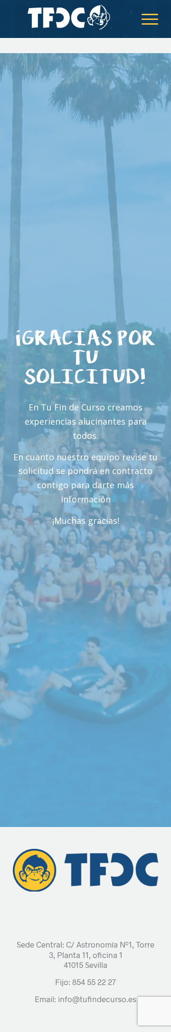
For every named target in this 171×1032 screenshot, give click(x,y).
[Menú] (145, 19)
